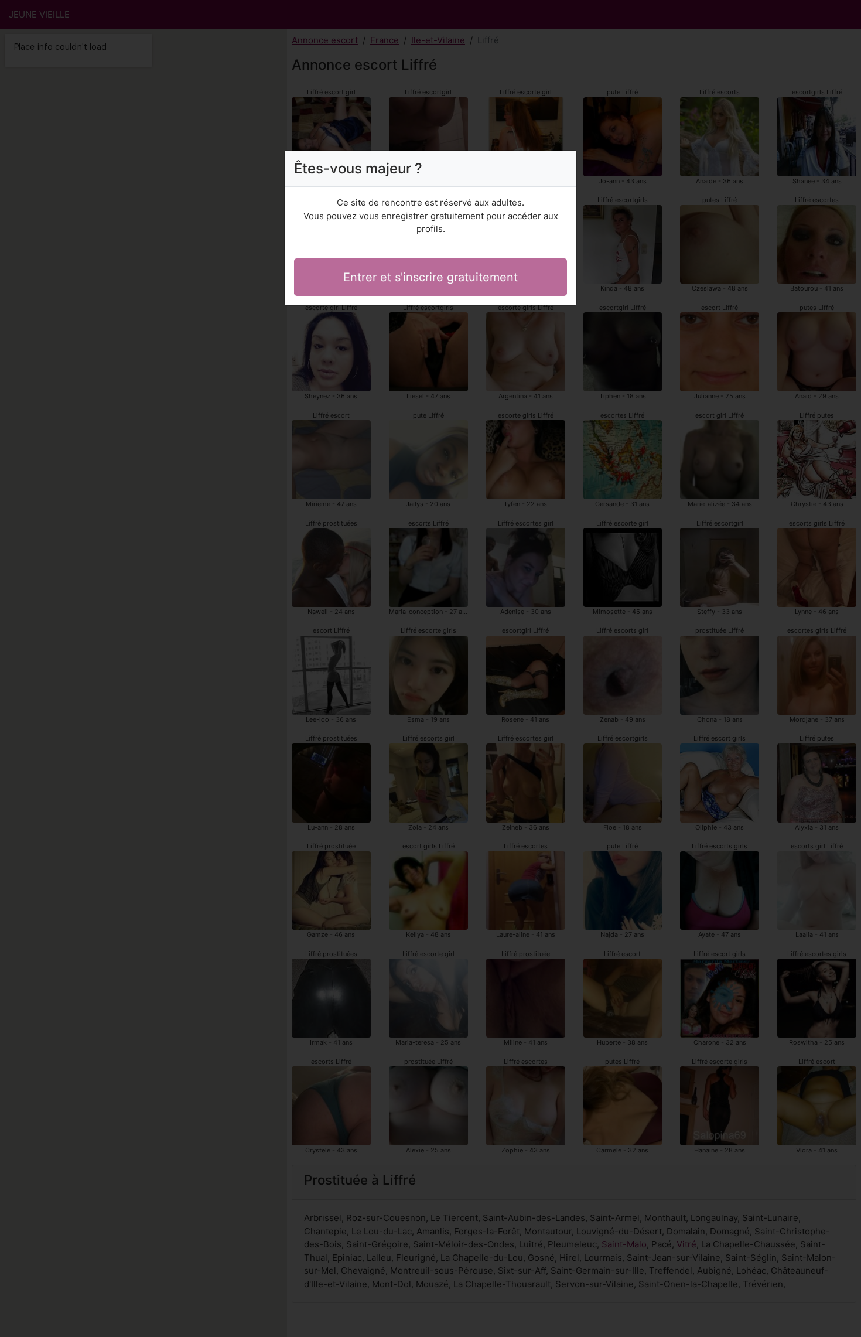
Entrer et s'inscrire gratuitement (430, 277)
